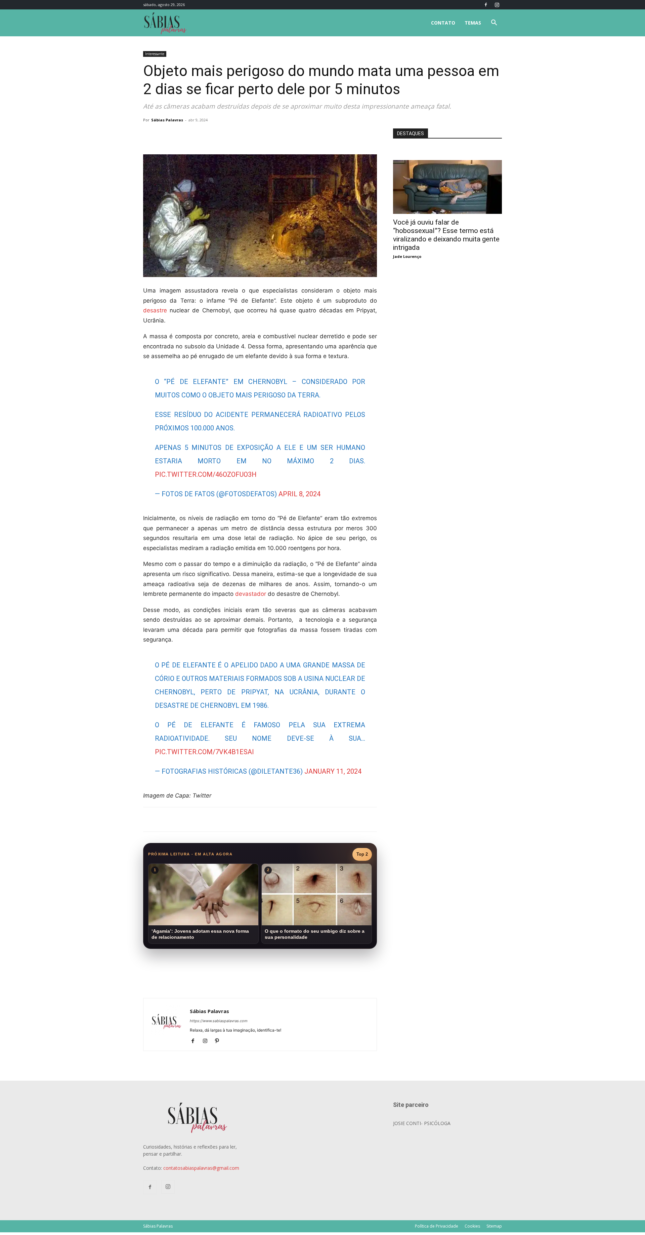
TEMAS (473, 23)
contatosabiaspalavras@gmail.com (201, 1168)
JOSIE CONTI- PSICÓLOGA (421, 1123)
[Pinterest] (219, 1041)
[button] (494, 23)
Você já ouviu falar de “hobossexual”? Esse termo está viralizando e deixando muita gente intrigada (446, 235)
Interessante (154, 53)
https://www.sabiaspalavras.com (219, 1020)
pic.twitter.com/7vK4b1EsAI (204, 752)
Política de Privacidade (436, 1226)
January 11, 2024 (332, 771)
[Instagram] (497, 4)
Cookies (472, 1226)
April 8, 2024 (299, 494)
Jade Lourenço (407, 256)
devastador (250, 593)
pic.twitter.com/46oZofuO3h (206, 474)
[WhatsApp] (237, 135)
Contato (443, 23)
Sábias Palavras (167, 119)
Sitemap (494, 1226)
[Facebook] (486, 4)
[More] (253, 135)
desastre (155, 310)
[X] (221, 135)
